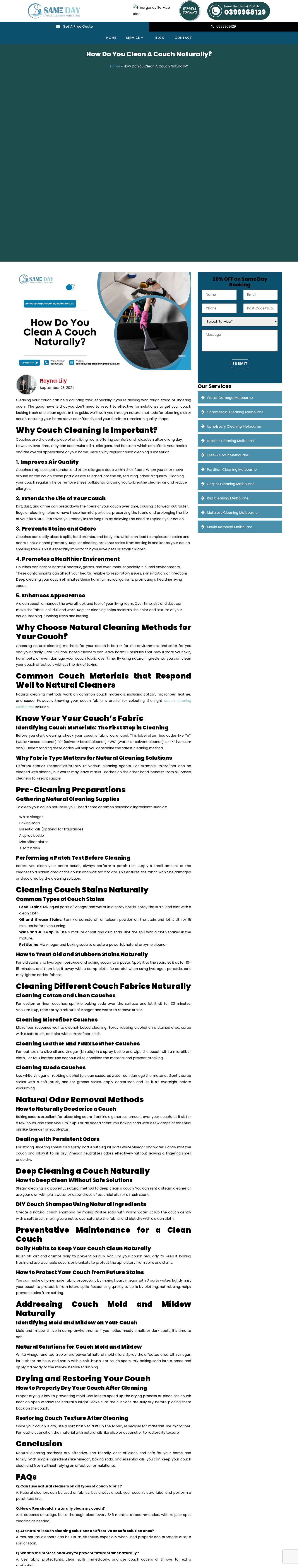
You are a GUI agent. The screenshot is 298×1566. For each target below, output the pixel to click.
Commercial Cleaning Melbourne (235, 412)
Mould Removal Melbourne (229, 526)
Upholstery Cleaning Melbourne (234, 426)
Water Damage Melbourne (230, 397)
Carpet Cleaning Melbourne (231, 483)
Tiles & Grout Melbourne (227, 455)
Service (133, 37)
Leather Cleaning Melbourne (231, 440)
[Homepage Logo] (75, 10)
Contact (183, 37)
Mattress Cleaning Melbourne (232, 512)
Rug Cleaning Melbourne (227, 498)
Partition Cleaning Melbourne (232, 469)
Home (111, 37)
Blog (160, 37)
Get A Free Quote (77, 26)
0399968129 (245, 11)
